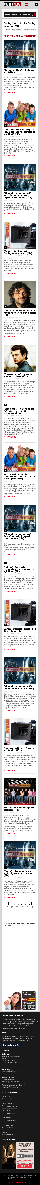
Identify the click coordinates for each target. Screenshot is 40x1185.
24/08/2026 (29, 15)
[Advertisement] (20, 969)
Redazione (6, 1054)
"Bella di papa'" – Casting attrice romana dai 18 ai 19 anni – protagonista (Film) (19, 410)
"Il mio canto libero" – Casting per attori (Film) (19, 71)
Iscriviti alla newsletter (11, 1045)
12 (21, 907)
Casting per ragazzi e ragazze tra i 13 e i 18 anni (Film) (20, 630)
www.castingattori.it (9, 1113)
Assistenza (6, 1069)
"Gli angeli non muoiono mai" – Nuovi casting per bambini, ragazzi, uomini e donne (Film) (18, 195)
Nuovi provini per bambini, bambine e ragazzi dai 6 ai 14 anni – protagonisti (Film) (19, 476)
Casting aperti (16, 1181)
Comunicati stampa (9, 1078)
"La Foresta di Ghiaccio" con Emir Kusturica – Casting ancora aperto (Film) (20, 312)
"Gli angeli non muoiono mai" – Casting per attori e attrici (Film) (19, 687)
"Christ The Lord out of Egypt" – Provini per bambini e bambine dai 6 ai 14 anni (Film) (19, 131)
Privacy (6, 1182)
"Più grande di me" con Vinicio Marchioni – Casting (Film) (18, 375)
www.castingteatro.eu (10, 1120)
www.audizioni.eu (9, 1134)
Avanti (25, 909)
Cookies (11, 1182)
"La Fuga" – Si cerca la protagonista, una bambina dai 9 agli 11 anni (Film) (19, 569)
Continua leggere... (10, 92)
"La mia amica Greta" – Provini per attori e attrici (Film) (20, 749)
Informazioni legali (20, 1182)
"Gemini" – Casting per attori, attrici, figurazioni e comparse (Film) (18, 873)
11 (17, 907)
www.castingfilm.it (9, 1099)
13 (26, 907)
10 (12, 907)
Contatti (30, 1181)
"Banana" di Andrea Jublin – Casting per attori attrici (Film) (18, 252)
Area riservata (7, 1181)
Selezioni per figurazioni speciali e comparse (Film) (20, 808)
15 (14, 909)
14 (32, 907)
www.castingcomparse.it (10, 1127)
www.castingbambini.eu (10, 1106)
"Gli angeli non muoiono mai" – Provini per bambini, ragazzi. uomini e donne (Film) (18, 536)
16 (19, 909)
